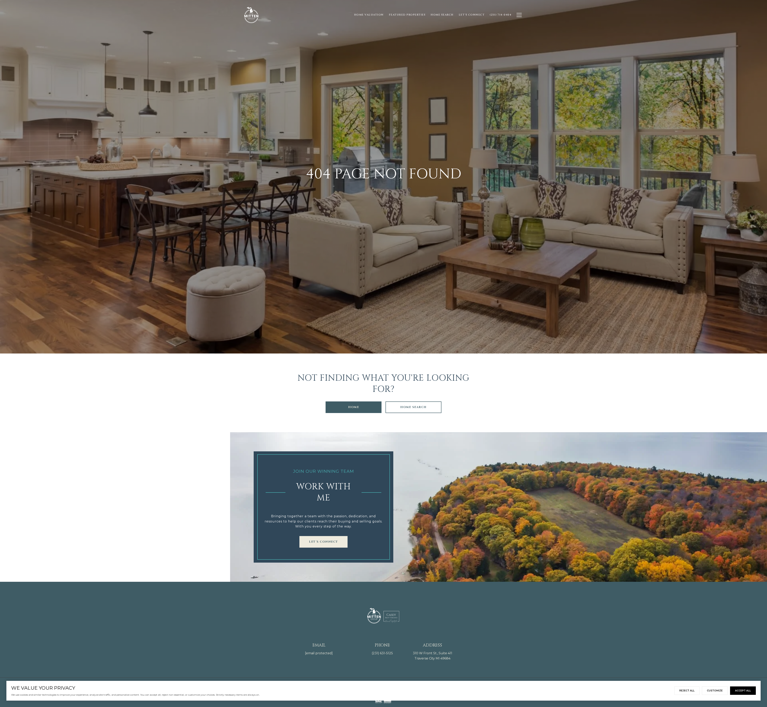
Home (353, 407)
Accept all (743, 690)
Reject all (686, 690)
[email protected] (319, 653)
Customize (715, 690)
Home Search (413, 407)
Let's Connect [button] (323, 542)
